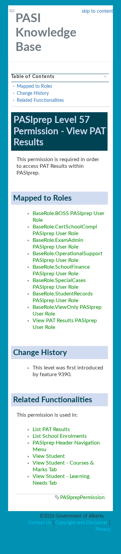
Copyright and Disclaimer (81, 523)
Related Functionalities (40, 100)
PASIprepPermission (82, 497)
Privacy (102, 529)
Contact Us (39, 523)
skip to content (97, 11)
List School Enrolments (60, 436)
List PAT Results (51, 429)
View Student (49, 456)
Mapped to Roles (34, 86)
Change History (33, 93)
